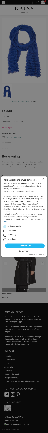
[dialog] (24, 216)
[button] (24, 251)
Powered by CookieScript (36, 255)
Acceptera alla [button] (24, 246)
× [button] (43, 179)
